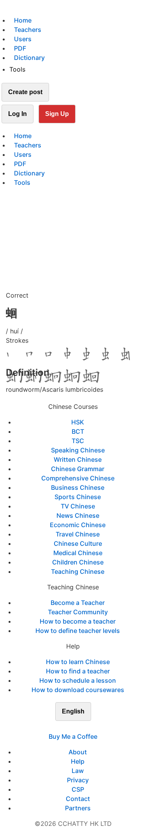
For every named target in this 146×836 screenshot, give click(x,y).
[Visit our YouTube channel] (87, 727)
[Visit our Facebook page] (59, 727)
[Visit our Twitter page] (68, 727)
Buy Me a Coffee (73, 736)
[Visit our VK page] (78, 727)
